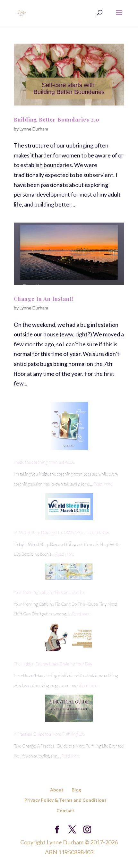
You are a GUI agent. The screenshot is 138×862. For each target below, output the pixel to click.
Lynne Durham (34, 128)
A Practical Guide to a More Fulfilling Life (49, 734)
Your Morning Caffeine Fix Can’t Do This (49, 592)
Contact (65, 810)
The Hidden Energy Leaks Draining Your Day (53, 663)
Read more (103, 483)
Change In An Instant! (43, 298)
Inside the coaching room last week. (44, 462)
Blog (76, 789)
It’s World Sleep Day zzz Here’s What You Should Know (61, 532)
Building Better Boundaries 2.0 (56, 119)
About (57, 789)
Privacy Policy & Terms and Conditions (65, 800)
